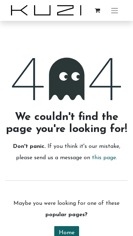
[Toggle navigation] (114, 10)
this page (104, 158)
